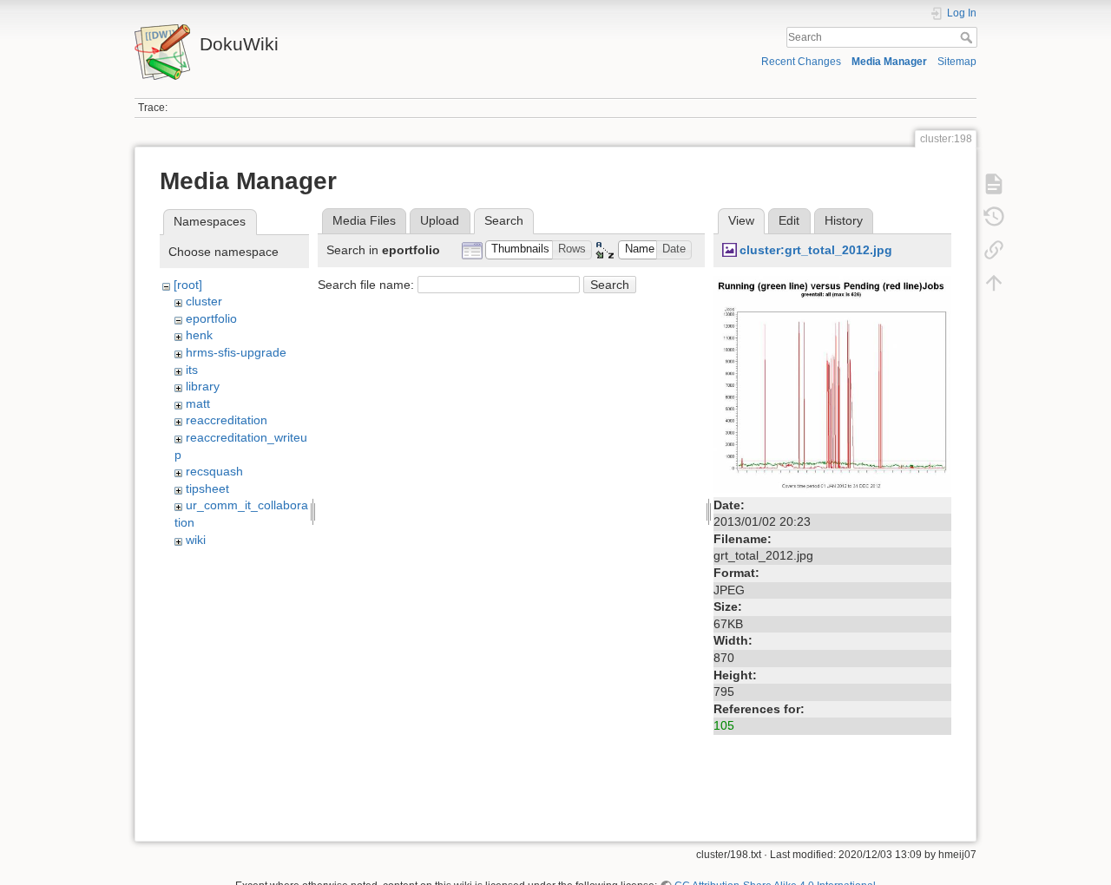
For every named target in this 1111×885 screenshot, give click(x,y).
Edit (789, 220)
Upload (439, 220)
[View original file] (832, 383)
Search (968, 37)
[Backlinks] (994, 249)
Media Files (364, 220)
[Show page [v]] (994, 183)
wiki (196, 540)
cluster (204, 301)
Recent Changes (801, 62)
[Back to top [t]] (994, 282)
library (203, 386)
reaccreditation (226, 420)
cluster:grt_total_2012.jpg (816, 250)
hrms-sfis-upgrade (236, 352)
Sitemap (956, 62)
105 (723, 725)
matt (198, 403)
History (844, 220)
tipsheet (207, 488)
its (192, 370)
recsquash (214, 471)
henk (199, 335)
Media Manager (889, 62)
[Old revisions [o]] (994, 216)
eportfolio (211, 318)
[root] (188, 285)
